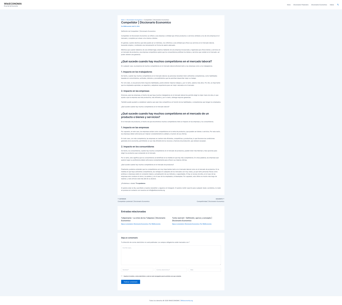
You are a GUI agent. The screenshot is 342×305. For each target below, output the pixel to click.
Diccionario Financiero (301, 5)
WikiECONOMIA (13, 3)
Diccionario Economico (319, 5)
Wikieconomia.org (187, 300)
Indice (332, 5)
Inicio (289, 5)
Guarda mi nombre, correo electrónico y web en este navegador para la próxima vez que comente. (152, 276)
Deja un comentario (127, 224)
